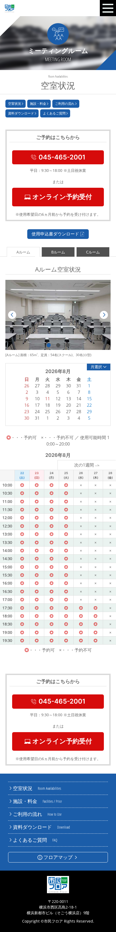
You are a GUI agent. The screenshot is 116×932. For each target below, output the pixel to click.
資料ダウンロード (21, 113)
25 (47, 412)
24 (37, 412)
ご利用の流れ (64, 103)
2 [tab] (58, 345)
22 (89, 405)
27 (68, 412)
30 (26, 418)
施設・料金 (38, 103)
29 (89, 412)
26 (58, 412)
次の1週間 (84, 465)
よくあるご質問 (54, 113)
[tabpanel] (58, 315)
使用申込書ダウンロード (55, 234)
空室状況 (14, 103)
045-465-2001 (62, 157)
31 (37, 418)
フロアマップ (58, 857)
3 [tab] (68, 345)
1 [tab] (49, 345)
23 (26, 412)
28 (78, 412)
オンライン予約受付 (62, 197)
